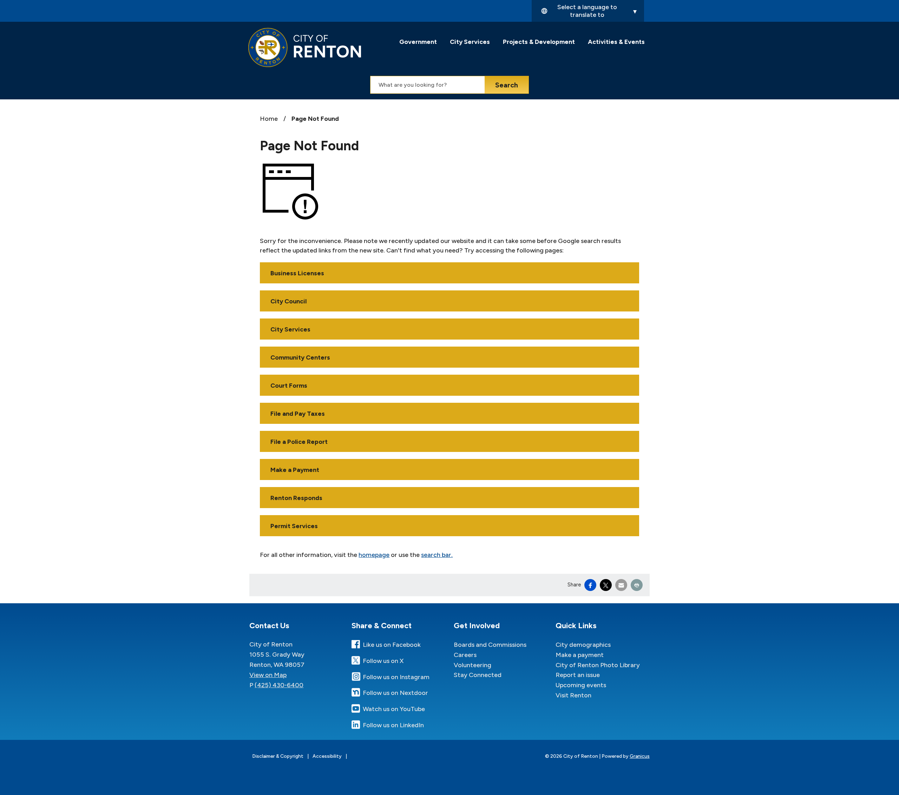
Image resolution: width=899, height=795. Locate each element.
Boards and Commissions (490, 645)
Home (269, 119)
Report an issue (578, 675)
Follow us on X (383, 661)
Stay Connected (477, 675)
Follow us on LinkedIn (393, 725)
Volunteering (472, 665)
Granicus (640, 756)
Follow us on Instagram (396, 677)
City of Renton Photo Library (598, 665)
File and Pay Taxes (297, 414)
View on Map (268, 675)
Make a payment (580, 655)
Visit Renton (573, 695)
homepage (374, 555)
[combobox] (588, 11)
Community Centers (300, 357)
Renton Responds (296, 498)
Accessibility (327, 756)
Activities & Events (616, 42)
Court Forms (288, 385)
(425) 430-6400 (279, 685)
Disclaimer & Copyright (277, 756)
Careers (465, 655)
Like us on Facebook (392, 645)
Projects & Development (539, 42)
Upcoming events (581, 685)
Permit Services (294, 526)
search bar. (437, 555)
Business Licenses (297, 273)
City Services (470, 42)
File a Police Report (299, 442)
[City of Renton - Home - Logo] (304, 47)
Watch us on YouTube (394, 709)
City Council (288, 301)
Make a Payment (294, 470)
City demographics (583, 645)
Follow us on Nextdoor (395, 693)
